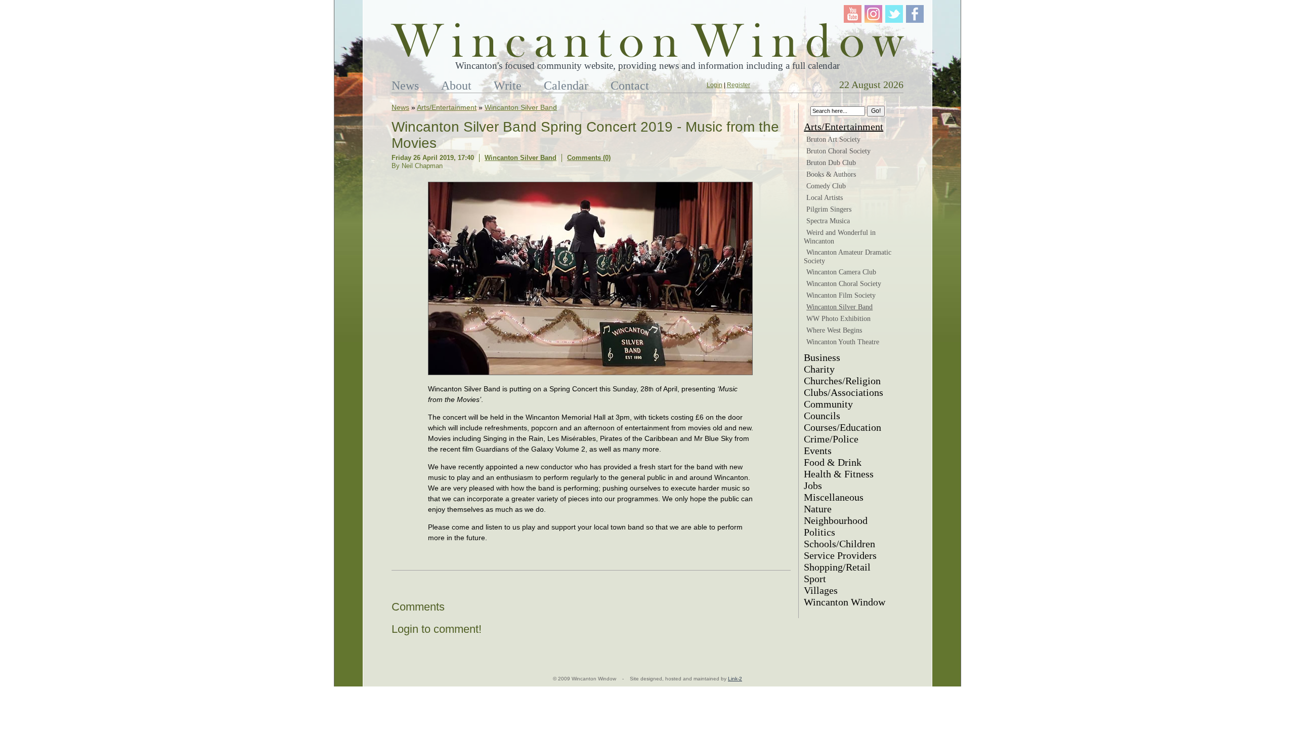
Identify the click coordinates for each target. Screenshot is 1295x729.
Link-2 (735, 678)
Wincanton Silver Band (521, 107)
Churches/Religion (842, 380)
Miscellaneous (834, 497)
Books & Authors (831, 174)
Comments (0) (589, 157)
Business (822, 357)
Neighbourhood (836, 520)
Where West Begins (834, 330)
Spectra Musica (828, 221)
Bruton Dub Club (831, 163)
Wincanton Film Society (841, 295)
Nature (818, 508)
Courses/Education (842, 427)
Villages (821, 590)
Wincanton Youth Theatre (842, 342)
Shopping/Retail (837, 567)
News (405, 85)
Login (714, 85)
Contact (630, 85)
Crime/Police (831, 438)
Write (508, 85)
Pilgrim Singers (828, 209)
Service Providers (840, 555)
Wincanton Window (844, 602)
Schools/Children (839, 543)
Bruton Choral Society (838, 151)
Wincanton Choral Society (843, 284)
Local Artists (824, 197)
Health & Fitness (839, 473)
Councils (822, 415)
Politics (819, 532)
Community (828, 404)
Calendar (566, 85)
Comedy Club (826, 186)
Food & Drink (832, 462)
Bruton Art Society (833, 139)
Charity (819, 369)
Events (818, 450)
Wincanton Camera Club (841, 272)
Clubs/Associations (843, 392)
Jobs (813, 485)
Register (738, 85)
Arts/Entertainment (447, 107)
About (456, 85)
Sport (815, 578)
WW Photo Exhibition (838, 318)
